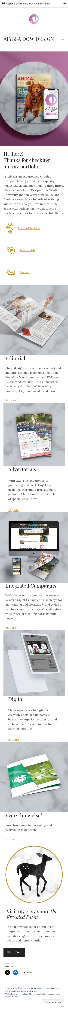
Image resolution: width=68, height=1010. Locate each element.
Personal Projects (29, 228)
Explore (10, 400)
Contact (25, 272)
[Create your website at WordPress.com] (34, 3)
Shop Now (14, 952)
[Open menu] (63, 39)
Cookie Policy (11, 996)
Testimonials (27, 250)
